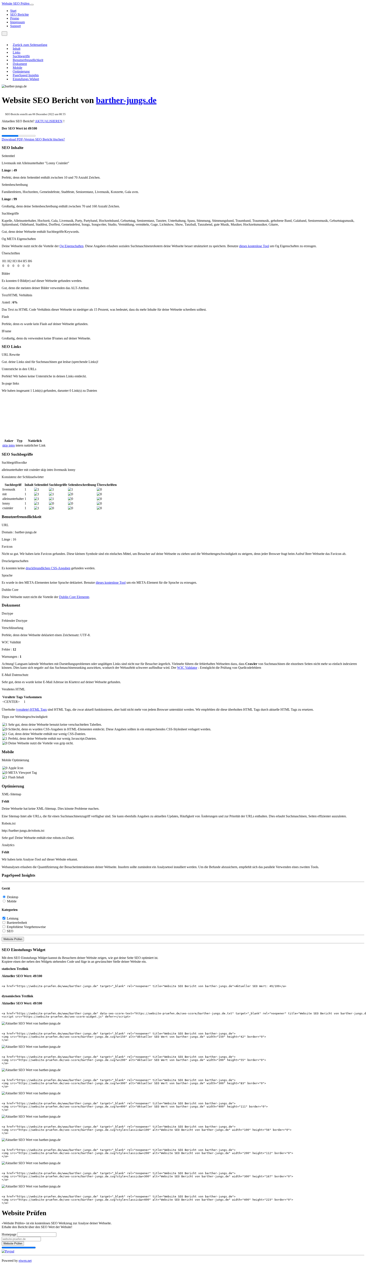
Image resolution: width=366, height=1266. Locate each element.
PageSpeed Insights (26, 75)
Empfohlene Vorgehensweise (26, 927)
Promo (14, 18)
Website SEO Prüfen (16, 3)
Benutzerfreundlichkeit (28, 60)
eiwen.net (25, 1260)
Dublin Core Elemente (74, 597)
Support (15, 26)
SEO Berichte (19, 14)
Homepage (9, 1234)
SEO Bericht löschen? (50, 139)
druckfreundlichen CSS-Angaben (48, 568)
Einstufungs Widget (26, 79)
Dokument (20, 64)
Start (13, 10)
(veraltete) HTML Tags (31, 709)
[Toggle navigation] (32, 4)
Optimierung (21, 71)
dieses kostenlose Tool (254, 246)
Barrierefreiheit (17, 922)
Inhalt (16, 48)
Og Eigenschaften (71, 246)
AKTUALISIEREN (48, 121)
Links (16, 52)
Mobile (17, 67)
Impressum (17, 22)
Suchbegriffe (21, 56)
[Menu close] (3, 37)
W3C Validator (187, 667)
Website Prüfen (12, 939)
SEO (10, 931)
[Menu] (4, 33)
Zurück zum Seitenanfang (30, 45)
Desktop (12, 897)
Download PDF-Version (18, 139)
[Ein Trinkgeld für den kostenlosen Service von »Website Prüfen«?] (8, 1251)
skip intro (8, 445)
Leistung (12, 918)
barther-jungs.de (126, 100)
